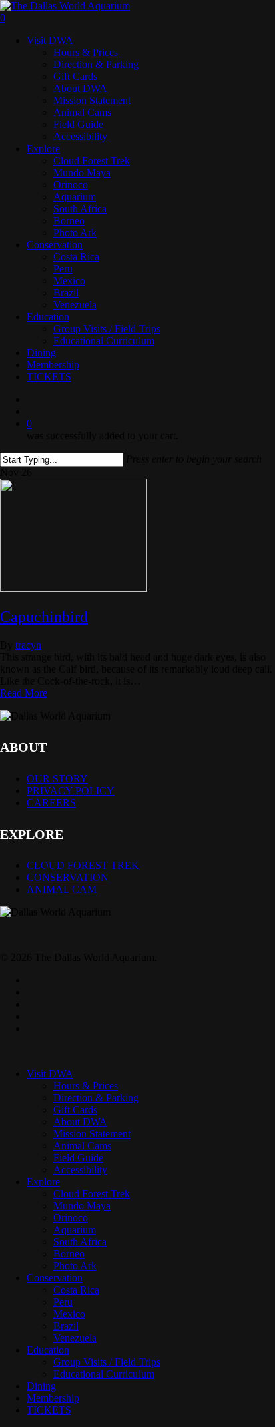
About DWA (80, 1121)
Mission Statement (92, 1133)
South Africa (80, 1241)
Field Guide (78, 1157)
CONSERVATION (68, 877)
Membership (53, 1398)
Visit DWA (50, 1073)
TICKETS (49, 1410)
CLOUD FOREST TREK (83, 865)
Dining (41, 1386)
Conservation (55, 1277)
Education (48, 1350)
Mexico (69, 1314)
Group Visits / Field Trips (106, 1362)
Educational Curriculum (103, 1374)
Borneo (69, 1253)
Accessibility (80, 1169)
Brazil (66, 1326)
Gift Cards (75, 1109)
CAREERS (51, 802)
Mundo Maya (82, 1205)
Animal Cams (82, 1145)
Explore (43, 1181)
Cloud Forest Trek (91, 1193)
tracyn (28, 645)
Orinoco (70, 1217)
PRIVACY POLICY (71, 790)
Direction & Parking (96, 1097)
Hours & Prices (85, 1085)
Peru (63, 1302)
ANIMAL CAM (62, 889)
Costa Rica (76, 1290)
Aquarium (74, 1229)
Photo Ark (75, 1265)
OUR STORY (57, 778)
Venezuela (75, 1338)
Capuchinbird (44, 616)
